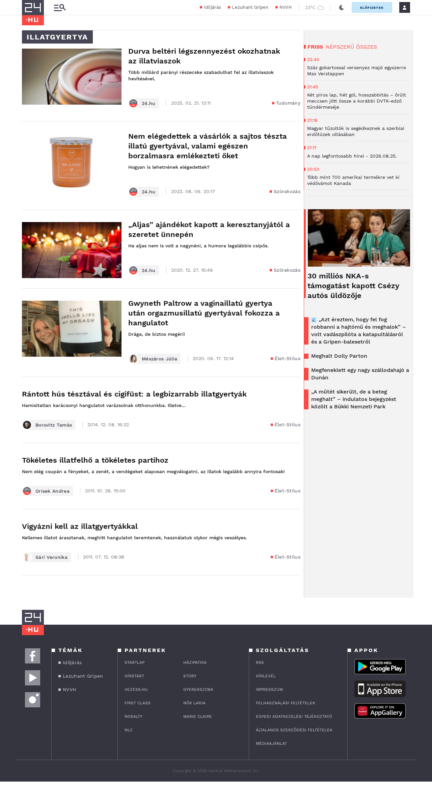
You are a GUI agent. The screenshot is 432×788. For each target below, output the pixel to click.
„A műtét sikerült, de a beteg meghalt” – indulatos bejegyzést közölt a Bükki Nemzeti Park (353, 399)
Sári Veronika (51, 557)
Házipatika (195, 662)
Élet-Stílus (287, 358)
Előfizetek (372, 7)
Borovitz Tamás (53, 425)
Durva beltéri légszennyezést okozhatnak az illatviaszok (204, 56)
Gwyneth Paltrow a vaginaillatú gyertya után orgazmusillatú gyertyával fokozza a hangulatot (204, 313)
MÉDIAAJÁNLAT (271, 743)
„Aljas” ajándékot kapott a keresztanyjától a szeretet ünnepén (209, 229)
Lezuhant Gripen (250, 7)
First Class (138, 703)
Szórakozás (287, 191)
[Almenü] (60, 7)
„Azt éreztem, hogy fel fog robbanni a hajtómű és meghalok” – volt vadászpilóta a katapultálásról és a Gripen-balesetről (358, 330)
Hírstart (134, 676)
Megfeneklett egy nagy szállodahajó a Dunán (360, 374)
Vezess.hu (136, 689)
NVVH (285, 7)
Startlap (134, 662)
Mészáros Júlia (159, 358)
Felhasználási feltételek (285, 703)
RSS (260, 662)
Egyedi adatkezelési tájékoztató (294, 716)
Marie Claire (197, 716)
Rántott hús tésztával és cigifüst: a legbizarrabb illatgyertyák (134, 394)
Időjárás (212, 7)
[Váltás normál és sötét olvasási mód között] (342, 7)
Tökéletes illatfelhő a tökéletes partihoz (95, 460)
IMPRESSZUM (269, 689)
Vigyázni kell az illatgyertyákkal (80, 526)
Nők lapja (194, 703)
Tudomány (288, 103)
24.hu (149, 103)
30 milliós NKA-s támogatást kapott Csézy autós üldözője (353, 286)
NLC (129, 730)
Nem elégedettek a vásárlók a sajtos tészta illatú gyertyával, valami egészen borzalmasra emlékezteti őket (207, 146)
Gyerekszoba (198, 689)
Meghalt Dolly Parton (339, 356)
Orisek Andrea (52, 491)
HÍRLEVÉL (266, 676)
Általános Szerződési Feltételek (294, 730)
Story (189, 676)
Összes (366, 47)
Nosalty (133, 716)
